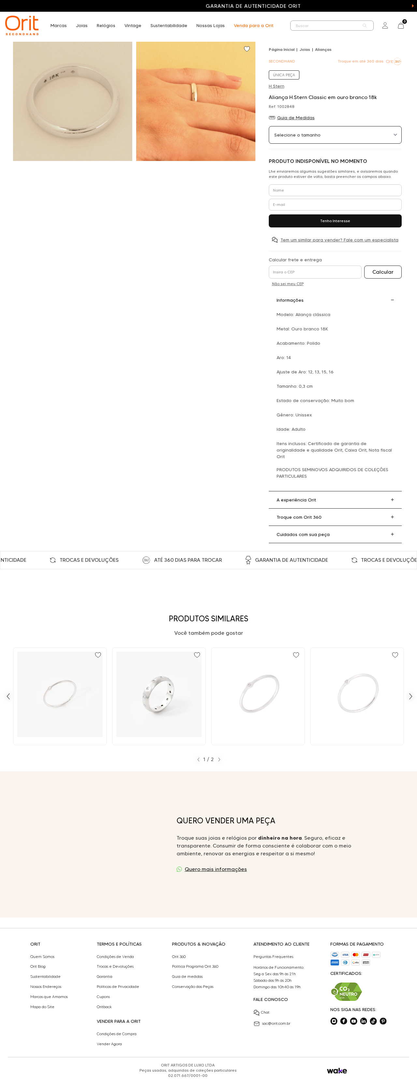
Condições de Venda (115, 956)
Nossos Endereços (45, 986)
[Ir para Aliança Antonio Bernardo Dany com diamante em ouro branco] (258, 696)
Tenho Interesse (335, 220)
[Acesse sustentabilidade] (346, 992)
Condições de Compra (117, 1034)
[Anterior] (8, 696)
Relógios (106, 25)
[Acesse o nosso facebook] (343, 1021)
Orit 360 (179, 956)
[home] (21, 25)
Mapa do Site (42, 1007)
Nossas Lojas (210, 25)
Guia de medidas (187, 976)
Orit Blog (38, 966)
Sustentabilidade (169, 25)
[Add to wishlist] (248, 49)
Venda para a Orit (253, 25)
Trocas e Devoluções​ (115, 966)
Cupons (103, 996)
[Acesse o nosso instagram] (334, 1021)
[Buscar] (365, 25)
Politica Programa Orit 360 (195, 966)
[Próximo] (410, 696)
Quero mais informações (216, 869)
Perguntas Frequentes (273, 956)
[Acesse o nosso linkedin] (363, 1021)
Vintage (132, 25)
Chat (265, 1012)
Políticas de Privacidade (118, 986)
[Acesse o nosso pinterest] (383, 1021)
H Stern (276, 86)
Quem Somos (42, 956)
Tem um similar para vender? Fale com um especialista (339, 240)
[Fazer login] (385, 25)
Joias (82, 25)
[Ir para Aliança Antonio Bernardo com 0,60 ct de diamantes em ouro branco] (159, 696)
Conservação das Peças (192, 986)
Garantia (104, 976)
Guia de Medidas (296, 118)
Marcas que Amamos (49, 996)
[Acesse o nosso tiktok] (373, 1021)
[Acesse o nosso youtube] (353, 1021)
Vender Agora (109, 1044)
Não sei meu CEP (288, 283)
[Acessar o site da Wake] (337, 1071)
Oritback (104, 1007)
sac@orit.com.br (276, 1023)
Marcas (58, 25)
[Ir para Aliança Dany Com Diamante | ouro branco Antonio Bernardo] (60, 696)
